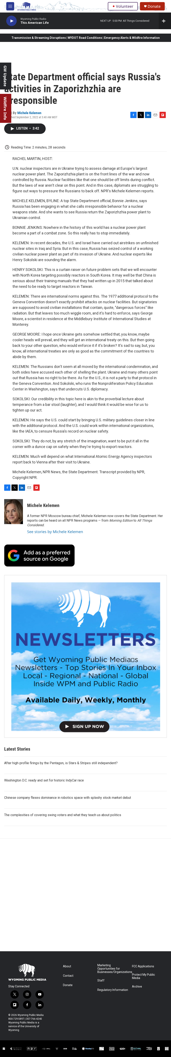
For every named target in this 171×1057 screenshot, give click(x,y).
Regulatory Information (112, 990)
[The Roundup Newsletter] (85, 656)
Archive (137, 986)
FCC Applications (143, 966)
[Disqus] (85, 895)
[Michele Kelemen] (13, 511)
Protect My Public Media (143, 976)
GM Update (5, 76)
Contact (68, 975)
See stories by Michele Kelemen (55, 531)
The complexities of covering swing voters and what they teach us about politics (62, 815)
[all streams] (165, 21)
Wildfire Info (5, 108)
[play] (11, 21)
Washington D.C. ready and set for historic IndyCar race (44, 780)
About (67, 966)
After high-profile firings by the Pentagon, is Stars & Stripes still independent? (61, 763)
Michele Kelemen (29, 113)
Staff (100, 980)
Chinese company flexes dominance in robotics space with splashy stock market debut (67, 798)
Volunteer (124, 6)
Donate (154, 6)
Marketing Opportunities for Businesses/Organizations (112, 969)
